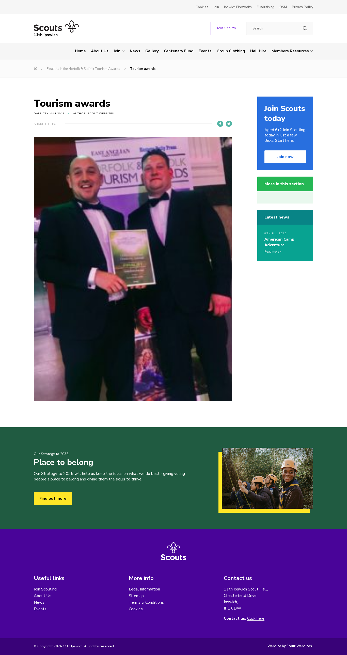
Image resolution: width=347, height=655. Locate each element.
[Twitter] (229, 124)
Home (80, 51)
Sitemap (136, 596)
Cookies (202, 7)
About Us (99, 51)
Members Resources (290, 51)
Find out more (53, 498)
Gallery (152, 51)
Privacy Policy (302, 7)
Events (205, 51)
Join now (285, 157)
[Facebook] (220, 124)
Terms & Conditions (146, 602)
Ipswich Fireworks (238, 7)
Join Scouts (226, 28)
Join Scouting (45, 589)
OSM (283, 7)
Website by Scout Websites (289, 646)
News (135, 51)
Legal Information (144, 589)
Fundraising (265, 7)
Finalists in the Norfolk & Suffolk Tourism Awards (83, 69)
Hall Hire (258, 51)
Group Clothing (231, 51)
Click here (255, 618)
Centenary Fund (179, 51)
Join (216, 7)
